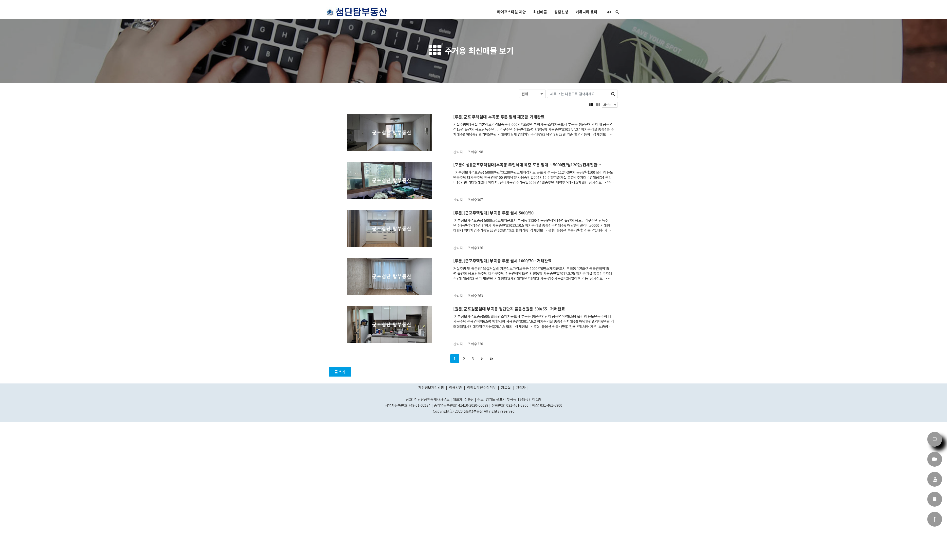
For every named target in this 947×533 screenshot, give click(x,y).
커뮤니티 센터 (586, 11)
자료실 (506, 387)
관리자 (521, 387)
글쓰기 (340, 372)
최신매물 (540, 11)
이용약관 (455, 387)
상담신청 (561, 11)
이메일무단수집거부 (481, 387)
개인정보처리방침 (431, 387)
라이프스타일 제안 (511, 11)
